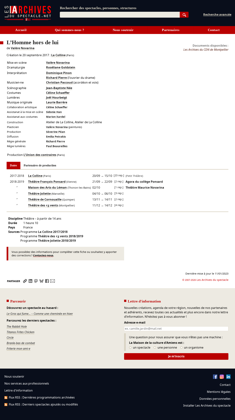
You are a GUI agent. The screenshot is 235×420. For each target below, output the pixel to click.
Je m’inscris (176, 356)
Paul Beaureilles (56, 146)
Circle (10, 338)
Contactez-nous (43, 255)
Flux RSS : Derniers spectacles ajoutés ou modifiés (43, 404)
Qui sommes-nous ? (69, 30)
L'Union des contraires (40, 155)
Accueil (20, 30)
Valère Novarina (23, 48)
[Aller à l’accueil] (28, 19)
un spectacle (141, 347)
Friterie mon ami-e (18, 349)
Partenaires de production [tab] (40, 165)
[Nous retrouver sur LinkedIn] (228, 378)
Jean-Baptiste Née (59, 88)
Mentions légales (219, 392)
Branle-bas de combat (21, 343)
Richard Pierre (56, 78)
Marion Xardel (55, 116)
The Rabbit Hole (17, 327)
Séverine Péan (55, 132)
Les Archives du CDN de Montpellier (205, 50)
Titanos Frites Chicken (20, 332)
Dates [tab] (13, 165)
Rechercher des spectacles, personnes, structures (98, 8)
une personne (167, 347)
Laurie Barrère (56, 102)
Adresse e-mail (134, 322)
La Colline (58, 55)
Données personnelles (215, 399)
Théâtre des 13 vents (43, 205)
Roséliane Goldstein (60, 67)
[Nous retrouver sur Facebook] (215, 378)
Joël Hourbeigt (56, 97)
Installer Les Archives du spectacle (207, 405)
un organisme (193, 347)
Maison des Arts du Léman (47, 187)
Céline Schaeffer (58, 93)
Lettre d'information (18, 390)
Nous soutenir (123, 30)
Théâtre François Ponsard (47, 182)
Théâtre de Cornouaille (45, 199)
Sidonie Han (54, 112)
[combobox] (120, 15)
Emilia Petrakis (56, 136)
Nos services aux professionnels (26, 383)
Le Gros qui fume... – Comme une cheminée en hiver (40, 314)
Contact (214, 30)
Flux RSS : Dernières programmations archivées (42, 397)
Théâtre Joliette (39, 194)
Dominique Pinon (59, 73)
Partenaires (170, 30)
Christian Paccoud (59, 82)
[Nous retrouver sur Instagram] (222, 378)
